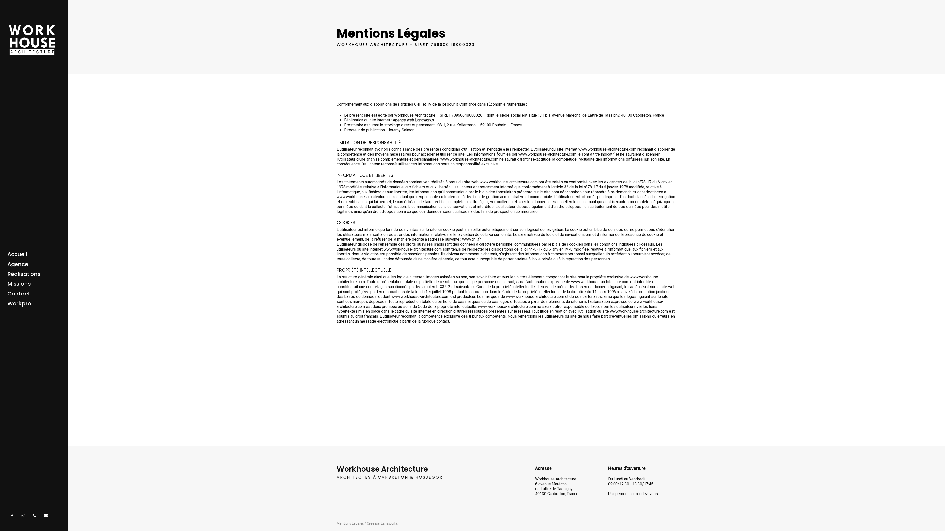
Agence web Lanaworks (413, 120)
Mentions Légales (350, 523)
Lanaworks (389, 523)
